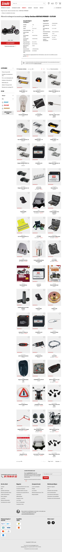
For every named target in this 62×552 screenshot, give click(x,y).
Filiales (33, 488)
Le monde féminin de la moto (22, 486)
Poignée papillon (23, 211)
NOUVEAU (6, 102)
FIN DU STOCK (6, 108)
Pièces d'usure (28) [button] (6, 72)
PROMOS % (6, 105)
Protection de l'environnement (53, 498)
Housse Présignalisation (23, 404)
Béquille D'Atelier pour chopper (23, 429)
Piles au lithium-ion (54, 188)
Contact (2, 486)
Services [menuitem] (41, 7)
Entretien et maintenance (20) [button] (7, 75)
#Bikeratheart (19, 496)
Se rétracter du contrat (5, 502)
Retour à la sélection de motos (8, 13)
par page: (30, 69)
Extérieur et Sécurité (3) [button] (7, 80)
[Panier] (60, 3)
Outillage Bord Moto (39, 355)
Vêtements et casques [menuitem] (5, 7)
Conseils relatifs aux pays (21, 490)
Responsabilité (35, 494)
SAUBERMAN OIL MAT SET (39, 379)
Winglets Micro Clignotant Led (54, 91)
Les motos (18, 500)
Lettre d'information (5, 494)
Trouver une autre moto (9, 46)
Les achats (34, 490)
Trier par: (48, 69)
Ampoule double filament (23, 114)
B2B (2, 488)
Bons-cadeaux (4, 496)
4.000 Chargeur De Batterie (23, 355)
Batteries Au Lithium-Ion (23, 332)
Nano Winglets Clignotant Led (23, 139)
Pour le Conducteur (20, 502)
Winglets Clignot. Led (23, 91)
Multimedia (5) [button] (5, 82)
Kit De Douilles (38, 188)
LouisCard (3, 498)
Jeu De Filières (54, 260)
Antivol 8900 (54, 355)
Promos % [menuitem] (24, 7)
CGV (48, 488)
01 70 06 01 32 (10, 476)
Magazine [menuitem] (36, 7)
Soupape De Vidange (54, 332)
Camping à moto (20, 504)
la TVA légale (33, 545)
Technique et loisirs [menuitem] (16, 7)
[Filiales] (49, 3)
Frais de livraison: (24, 546)
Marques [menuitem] (30, 7)
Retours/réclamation (5, 500)
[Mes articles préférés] (56, 3)
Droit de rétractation (51, 492)
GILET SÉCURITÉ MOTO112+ (23, 236)
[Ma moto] (52, 3)
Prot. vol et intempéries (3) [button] (7, 78)
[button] (44, 3)
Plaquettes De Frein (23, 454)
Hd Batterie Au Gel (38, 163)
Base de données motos (6, 492)
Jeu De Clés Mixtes (38, 114)
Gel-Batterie (39, 285)
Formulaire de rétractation (52, 494)
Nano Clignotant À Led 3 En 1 (38, 91)
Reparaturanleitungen (54, 285)
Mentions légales (51, 486)
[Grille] (42, 69)
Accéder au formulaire (37, 63)
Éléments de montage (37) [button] (7, 87)
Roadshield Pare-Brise (23, 260)
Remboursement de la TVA (37, 492)
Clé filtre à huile (54, 308)
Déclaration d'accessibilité (53, 496)
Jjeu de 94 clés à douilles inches (54, 236)
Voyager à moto (19, 498)
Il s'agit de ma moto (10, 43)
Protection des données (52, 490)
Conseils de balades (20, 488)
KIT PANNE (39, 236)
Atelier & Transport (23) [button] (7, 85)
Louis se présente (35, 486)
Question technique (5, 490)
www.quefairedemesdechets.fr (27, 514)
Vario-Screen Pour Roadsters (38, 211)
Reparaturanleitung (23, 285)
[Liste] (44, 69)
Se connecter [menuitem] (58, 7)
